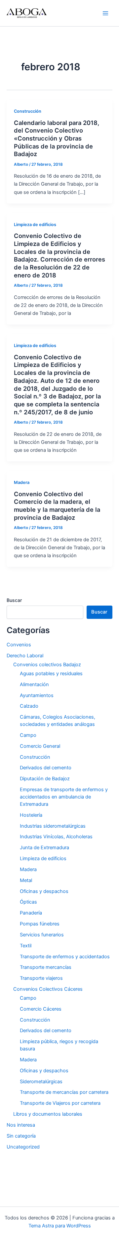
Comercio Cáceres (40, 1009)
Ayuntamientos (37, 695)
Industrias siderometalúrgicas (53, 826)
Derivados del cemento (45, 768)
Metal (26, 880)
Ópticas (28, 902)
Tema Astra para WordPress (59, 1226)
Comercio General (40, 746)
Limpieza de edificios (35, 224)
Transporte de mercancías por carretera (64, 1092)
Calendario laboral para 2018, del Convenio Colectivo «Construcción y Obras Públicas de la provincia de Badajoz (56, 138)
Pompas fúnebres (40, 924)
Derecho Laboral (25, 656)
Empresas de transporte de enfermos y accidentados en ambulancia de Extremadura (64, 797)
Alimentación (34, 684)
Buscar (14, 600)
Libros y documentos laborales (47, 1114)
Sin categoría (21, 1136)
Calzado (29, 706)
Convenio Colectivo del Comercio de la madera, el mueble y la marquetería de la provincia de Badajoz (57, 505)
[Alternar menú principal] (105, 13)
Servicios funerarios (42, 935)
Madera (21, 482)
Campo (28, 735)
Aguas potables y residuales (51, 674)
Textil (25, 946)
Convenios (19, 645)
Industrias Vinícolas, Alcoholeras (56, 837)
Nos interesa (21, 1125)
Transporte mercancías (45, 967)
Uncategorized (23, 1147)
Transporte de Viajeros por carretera (60, 1103)
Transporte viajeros (41, 978)
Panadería (31, 913)
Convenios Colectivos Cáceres (48, 989)
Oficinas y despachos (44, 891)
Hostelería (31, 815)
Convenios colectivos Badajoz (47, 665)
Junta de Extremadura (44, 848)
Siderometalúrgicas (41, 1082)
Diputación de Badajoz (45, 779)
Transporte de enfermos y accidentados (65, 957)
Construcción (27, 111)
